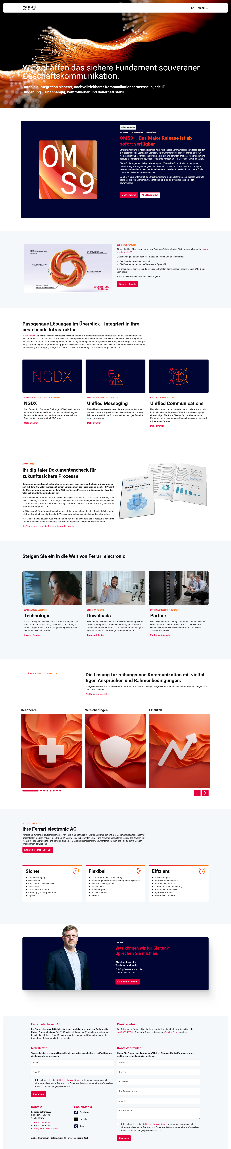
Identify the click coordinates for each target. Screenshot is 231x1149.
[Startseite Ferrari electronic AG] (29, 9)
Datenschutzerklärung (69, 1080)
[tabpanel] (51, 748)
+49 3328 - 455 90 (126, 972)
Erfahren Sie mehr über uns (37, 850)
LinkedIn (84, 1119)
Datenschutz (57, 1138)
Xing (82, 1126)
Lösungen (30, 335)
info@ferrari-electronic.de (130, 969)
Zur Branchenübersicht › (97, 694)
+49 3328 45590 (125, 1032)
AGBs (33, 1138)
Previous (197, 793)
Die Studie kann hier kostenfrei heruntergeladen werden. (48, 526)
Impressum (43, 1138)
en (193, 7)
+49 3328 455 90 (42, 1122)
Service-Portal (171, 1032)
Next (205, 793)
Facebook (84, 1112)
